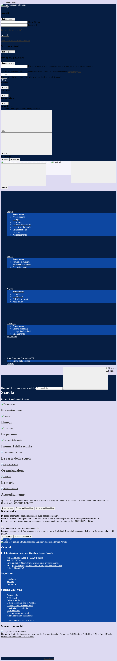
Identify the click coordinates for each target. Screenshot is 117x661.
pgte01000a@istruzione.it (36, 563)
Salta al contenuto (9, 2)
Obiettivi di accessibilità (17, 608)
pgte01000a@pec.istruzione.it (37, 565)
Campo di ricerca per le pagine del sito (18, 388)
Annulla (5, 159)
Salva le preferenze (23, 537)
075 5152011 (17, 560)
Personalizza (7, 508)
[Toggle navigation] (23, 174)
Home (111, 368)
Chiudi (4, 88)
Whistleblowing (14, 610)
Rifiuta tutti (24, 508)
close (4, 187)
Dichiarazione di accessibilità (20, 605)
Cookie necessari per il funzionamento (18, 528)
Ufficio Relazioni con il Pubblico (22, 603)
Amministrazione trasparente (20, 615)
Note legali (12, 598)
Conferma (15, 159)
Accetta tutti (45, 508)
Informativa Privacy (16, 600)
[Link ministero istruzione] (13, 5)
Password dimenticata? (11, 30)
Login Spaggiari (74, 72)
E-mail (31, 66)
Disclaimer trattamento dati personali (17, 636)
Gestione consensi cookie (18, 613)
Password (32, 25)
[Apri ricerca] (93, 172)
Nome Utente (34, 22)
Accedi (5, 8)
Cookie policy (13, 595)
